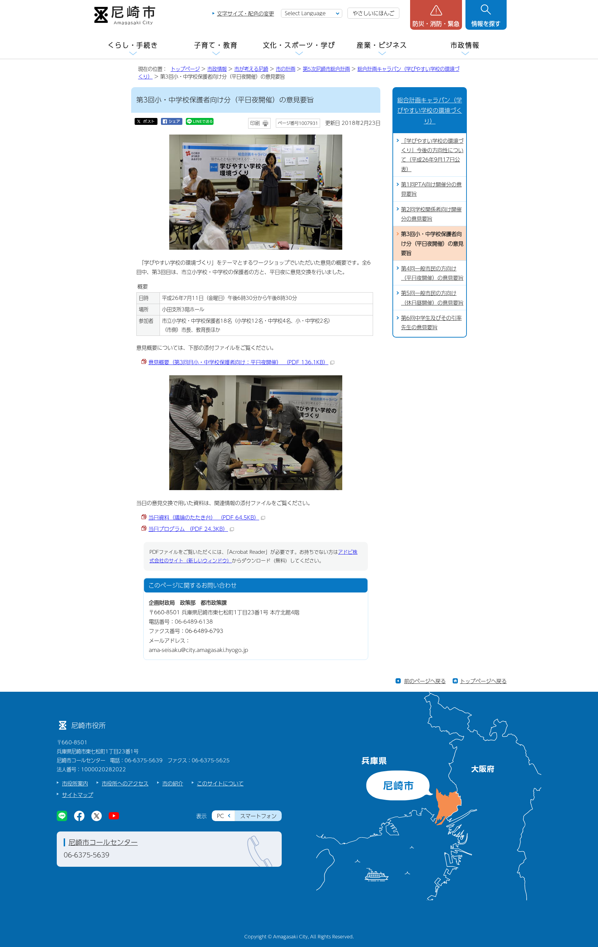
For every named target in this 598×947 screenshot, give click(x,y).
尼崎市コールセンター (103, 842)
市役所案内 (75, 783)
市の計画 (285, 69)
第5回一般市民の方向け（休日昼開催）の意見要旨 (432, 297)
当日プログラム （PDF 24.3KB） (188, 529)
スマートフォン (258, 816)
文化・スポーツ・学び (299, 45)
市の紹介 (172, 783)
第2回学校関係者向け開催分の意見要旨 (431, 213)
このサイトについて (220, 783)
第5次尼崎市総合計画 (326, 69)
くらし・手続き (133, 45)
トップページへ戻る (483, 681)
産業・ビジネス (382, 45)
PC (220, 816)
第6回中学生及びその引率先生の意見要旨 (431, 322)
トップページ (185, 69)
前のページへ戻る (425, 681)
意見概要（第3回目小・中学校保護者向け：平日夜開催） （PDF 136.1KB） (238, 362)
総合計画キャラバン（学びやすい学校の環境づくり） (429, 110)
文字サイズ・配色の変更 (245, 13)
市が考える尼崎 (251, 69)
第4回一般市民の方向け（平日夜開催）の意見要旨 (432, 273)
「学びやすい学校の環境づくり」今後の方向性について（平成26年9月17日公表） (432, 155)
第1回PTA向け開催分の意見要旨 (431, 188)
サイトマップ (77, 795)
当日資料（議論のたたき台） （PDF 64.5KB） (203, 517)
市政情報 (465, 45)
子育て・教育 (215, 45)
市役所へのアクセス (125, 783)
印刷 (255, 123)
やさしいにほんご (373, 13)
